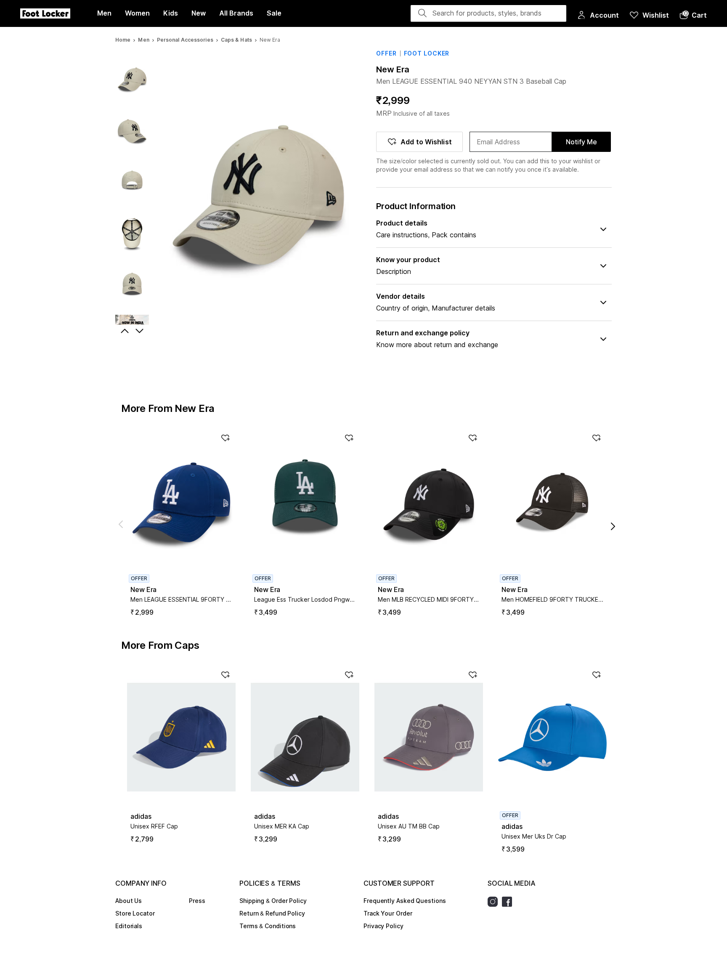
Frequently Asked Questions (405, 900)
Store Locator (135, 913)
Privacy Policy (383, 925)
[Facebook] (509, 902)
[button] (693, 15)
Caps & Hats (236, 40)
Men (143, 40)
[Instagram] (495, 902)
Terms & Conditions (267, 925)
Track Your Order (388, 913)
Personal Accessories (185, 40)
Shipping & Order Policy (273, 900)
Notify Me (581, 142)
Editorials (128, 925)
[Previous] (123, 331)
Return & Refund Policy (272, 913)
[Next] (140, 331)
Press (197, 900)
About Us (128, 900)
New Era (392, 69)
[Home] (45, 13)
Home (122, 40)
